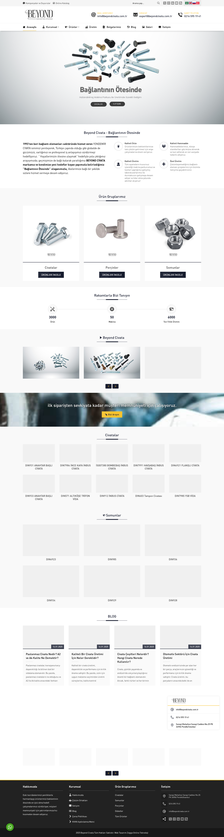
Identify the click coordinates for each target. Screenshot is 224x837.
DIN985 (112, 559)
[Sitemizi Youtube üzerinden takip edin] (176, 3)
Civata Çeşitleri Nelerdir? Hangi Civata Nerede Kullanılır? (133, 657)
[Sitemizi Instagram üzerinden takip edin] (168, 3)
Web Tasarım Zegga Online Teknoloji (131, 832)
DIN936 (173, 559)
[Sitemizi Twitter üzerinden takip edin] (164, 3)
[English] (190, 3)
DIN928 (173, 600)
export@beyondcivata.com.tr (155, 16)
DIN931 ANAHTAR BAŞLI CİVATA (38, 467)
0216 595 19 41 (192, 16)
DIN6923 (51, 559)
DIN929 (112, 600)
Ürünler (98, 104)
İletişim (117, 104)
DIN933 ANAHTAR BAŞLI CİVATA (38, 497)
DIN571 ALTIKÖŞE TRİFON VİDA (75, 497)
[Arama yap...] (158, 3)
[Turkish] (198, 3)
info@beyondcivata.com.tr (112, 16)
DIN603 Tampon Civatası (148, 495)
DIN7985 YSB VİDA (185, 495)
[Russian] (194, 3)
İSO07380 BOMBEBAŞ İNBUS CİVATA (112, 467)
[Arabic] (187, 3)
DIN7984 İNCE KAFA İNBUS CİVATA (75, 467)
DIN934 (51, 600)
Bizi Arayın (113, 414)
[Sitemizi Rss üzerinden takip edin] (180, 3)
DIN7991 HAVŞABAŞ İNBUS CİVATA (148, 467)
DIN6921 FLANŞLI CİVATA (185, 465)
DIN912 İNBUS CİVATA (112, 495)
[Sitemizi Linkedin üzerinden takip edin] (172, 3)
